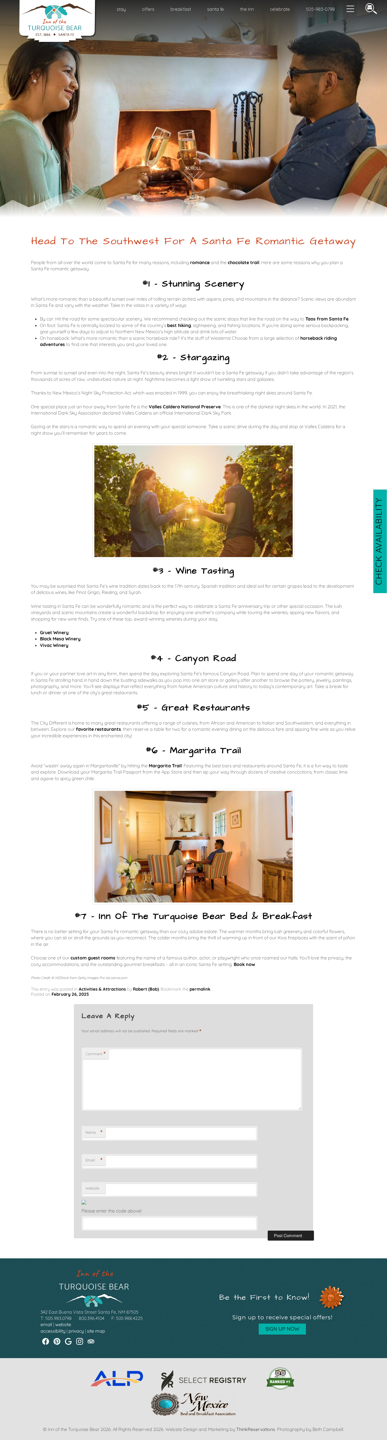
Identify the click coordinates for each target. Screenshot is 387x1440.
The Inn (247, 9)
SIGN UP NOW (282, 1329)
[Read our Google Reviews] (68, 1341)
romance (200, 262)
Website (92, 1188)
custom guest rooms (93, 958)
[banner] (193, 1396)
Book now (244, 964)
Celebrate (280, 9)
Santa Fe (215, 9)
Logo (54, 9)
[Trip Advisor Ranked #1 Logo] (280, 1389)
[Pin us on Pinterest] (57, 1341)
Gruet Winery (54, 632)
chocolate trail (243, 262)
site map (96, 1331)
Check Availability (378, 541)
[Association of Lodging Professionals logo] (116, 1389)
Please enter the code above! (112, 1211)
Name (94, 1132)
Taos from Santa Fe (326, 319)
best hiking (179, 325)
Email (94, 1160)
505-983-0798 (320, 9)
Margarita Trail (165, 765)
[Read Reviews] (91, 1341)
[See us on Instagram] (79, 1341)
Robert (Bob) (146, 989)
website (63, 1324)
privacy (76, 1331)
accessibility (53, 1331)
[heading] (193, 241)
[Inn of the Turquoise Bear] (58, 42)
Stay (121, 9)
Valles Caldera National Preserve (185, 406)
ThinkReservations (255, 1429)
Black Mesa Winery (60, 639)
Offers (148, 9)
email (46, 1324)
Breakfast (181, 9)
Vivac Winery (54, 645)
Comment (96, 1054)
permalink (200, 989)
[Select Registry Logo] (203, 1389)
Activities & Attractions (102, 989)
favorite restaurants (98, 729)
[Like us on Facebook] (45, 1341)
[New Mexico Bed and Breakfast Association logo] (193, 1414)
